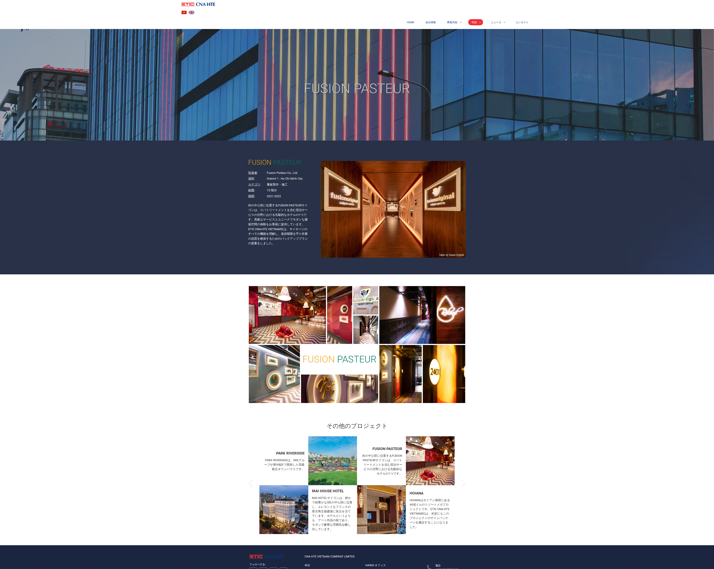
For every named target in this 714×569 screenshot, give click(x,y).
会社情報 (430, 22)
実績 (474, 22)
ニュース (496, 22)
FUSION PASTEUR (387, 448)
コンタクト (521, 22)
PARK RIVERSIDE (290, 453)
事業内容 (452, 22)
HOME (410, 22)
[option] (308, 485)
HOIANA (416, 493)
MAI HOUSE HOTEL (328, 491)
